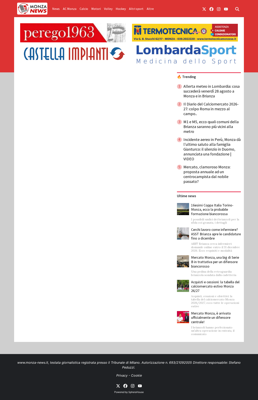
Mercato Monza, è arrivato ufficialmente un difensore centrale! (211, 317)
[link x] (204, 8)
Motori (96, 9)
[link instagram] (218, 8)
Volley (108, 9)
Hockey (121, 9)
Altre (150, 9)
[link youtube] (226, 8)
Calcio (84, 9)
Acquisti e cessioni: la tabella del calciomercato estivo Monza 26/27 (215, 286)
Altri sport (136, 9)
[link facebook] (211, 8)
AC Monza (69, 9)
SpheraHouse (136, 392)
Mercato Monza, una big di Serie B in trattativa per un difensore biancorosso (215, 261)
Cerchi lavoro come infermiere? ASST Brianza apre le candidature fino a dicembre (216, 234)
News (56, 9)
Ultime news (186, 196)
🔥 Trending (186, 77)
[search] (237, 8)
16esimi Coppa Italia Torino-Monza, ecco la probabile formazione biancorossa (212, 209)
